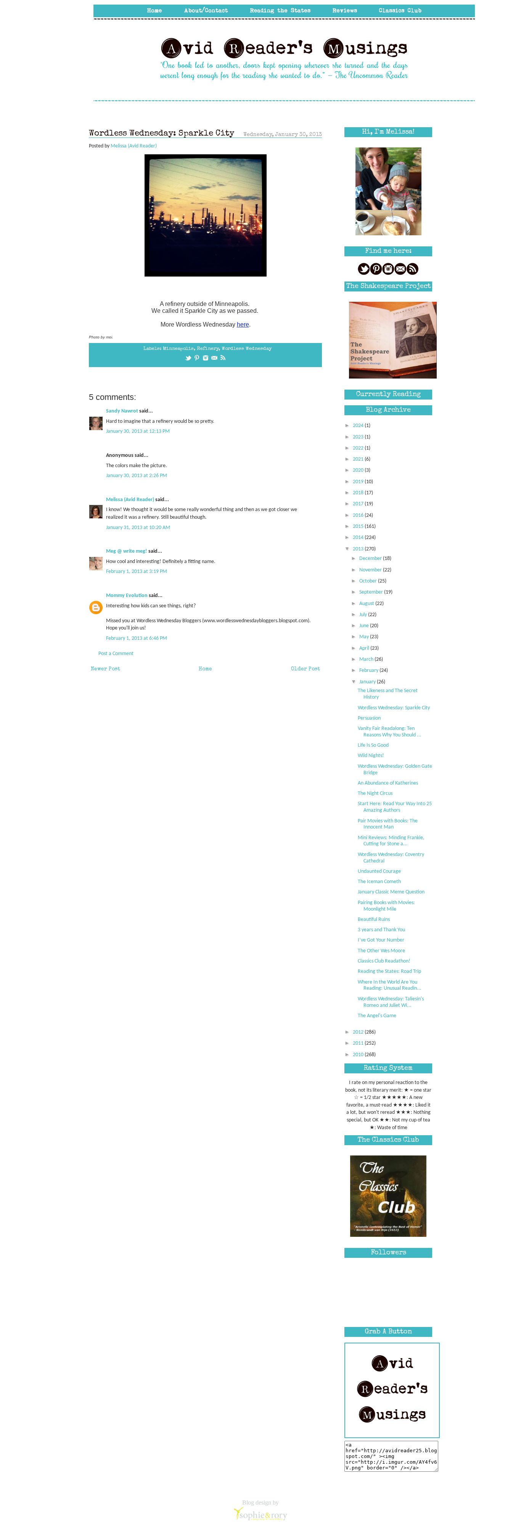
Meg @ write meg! (126, 551)
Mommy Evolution (127, 596)
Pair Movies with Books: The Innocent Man (388, 824)
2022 (359, 448)
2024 (359, 426)
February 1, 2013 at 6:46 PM (136, 638)
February (369, 670)
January (368, 682)
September (371, 592)
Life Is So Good (373, 745)
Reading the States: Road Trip (389, 971)
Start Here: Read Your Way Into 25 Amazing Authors (395, 807)
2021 (359, 459)
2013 (359, 549)
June (364, 626)
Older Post (305, 669)
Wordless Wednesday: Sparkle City (394, 708)
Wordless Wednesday (247, 348)
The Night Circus (375, 793)
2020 (359, 470)
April (364, 648)
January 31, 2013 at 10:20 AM (138, 528)
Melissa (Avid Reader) (130, 500)
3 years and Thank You (381, 930)
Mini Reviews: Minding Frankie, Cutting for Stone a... (391, 841)
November (371, 570)
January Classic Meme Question (391, 892)
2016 (359, 515)
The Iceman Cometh (379, 882)
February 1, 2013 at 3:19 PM (136, 571)
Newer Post (105, 669)
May (364, 637)
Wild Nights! (371, 756)
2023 (359, 437)
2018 (359, 493)
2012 (359, 1032)
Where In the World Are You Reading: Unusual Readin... (389, 985)
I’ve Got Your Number (381, 940)
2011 (359, 1043)
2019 (359, 482)
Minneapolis (178, 348)
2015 (359, 526)
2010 (359, 1055)
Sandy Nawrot (122, 411)
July (363, 615)
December (371, 558)
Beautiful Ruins (374, 919)
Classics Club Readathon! (384, 961)
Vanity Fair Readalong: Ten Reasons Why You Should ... (389, 732)
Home (205, 669)
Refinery (208, 348)
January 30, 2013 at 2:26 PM (136, 476)
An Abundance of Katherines (388, 783)
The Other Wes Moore (381, 951)
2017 (359, 504)
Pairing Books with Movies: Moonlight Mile (386, 906)
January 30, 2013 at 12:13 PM (138, 431)
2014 (359, 537)
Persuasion (369, 718)
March (367, 659)
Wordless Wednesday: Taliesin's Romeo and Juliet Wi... (391, 1002)
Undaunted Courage (379, 871)
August (367, 604)
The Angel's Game (377, 1016)
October (368, 581)
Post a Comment (115, 654)
